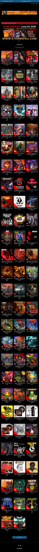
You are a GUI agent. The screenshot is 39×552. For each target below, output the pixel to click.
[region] (19, 1)
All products (19, 537)
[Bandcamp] (20, 545)
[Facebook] (18, 545)
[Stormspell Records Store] (19, 13)
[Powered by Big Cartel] (19, 548)
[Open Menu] (1, 4)
